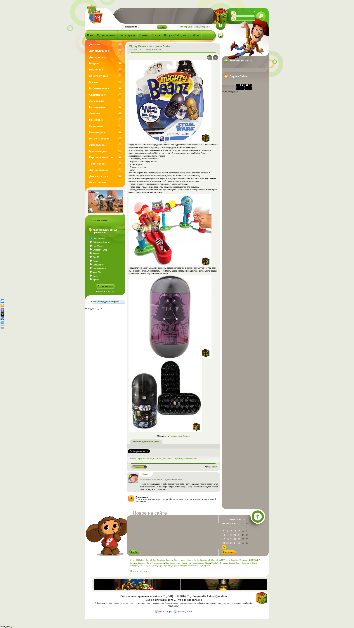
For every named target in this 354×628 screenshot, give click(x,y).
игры (174, 566)
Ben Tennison (159, 560)
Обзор (207, 563)
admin (214, 467)
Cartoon (169, 560)
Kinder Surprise (200, 560)
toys (228, 560)
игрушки (178, 459)
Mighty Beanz (143, 459)
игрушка (167, 566)
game (183, 560)
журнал (154, 566)
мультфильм (205, 566)
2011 (132, 560)
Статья (255, 563)
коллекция (188, 459)
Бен (232, 560)
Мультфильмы (158, 563)
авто (141, 566)
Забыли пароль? (202, 27)
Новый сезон (197, 563)
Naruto (146, 474)
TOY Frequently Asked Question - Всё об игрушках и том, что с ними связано (95, 14)
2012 (138, 560)
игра (160, 566)
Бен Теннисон (241, 560)
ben (143, 560)
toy (195, 459)
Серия (238, 563)
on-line (217, 560)
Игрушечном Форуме (180, 436)
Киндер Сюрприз (137, 563)
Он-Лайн (215, 563)
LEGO (210, 560)
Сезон (231, 563)
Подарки (224, 563)
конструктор (193, 566)
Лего (149, 563)
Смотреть (246, 563)
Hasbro (190, 560)
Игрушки (254, 559)
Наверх (258, 516)
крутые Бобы (156, 459)
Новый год (186, 563)
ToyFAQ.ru (169, 596)
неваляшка (168, 459)
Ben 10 (149, 560)
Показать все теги (138, 571)
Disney (177, 560)
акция (147, 566)
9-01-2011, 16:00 (142, 50)
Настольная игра (173, 563)
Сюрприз (134, 566)
